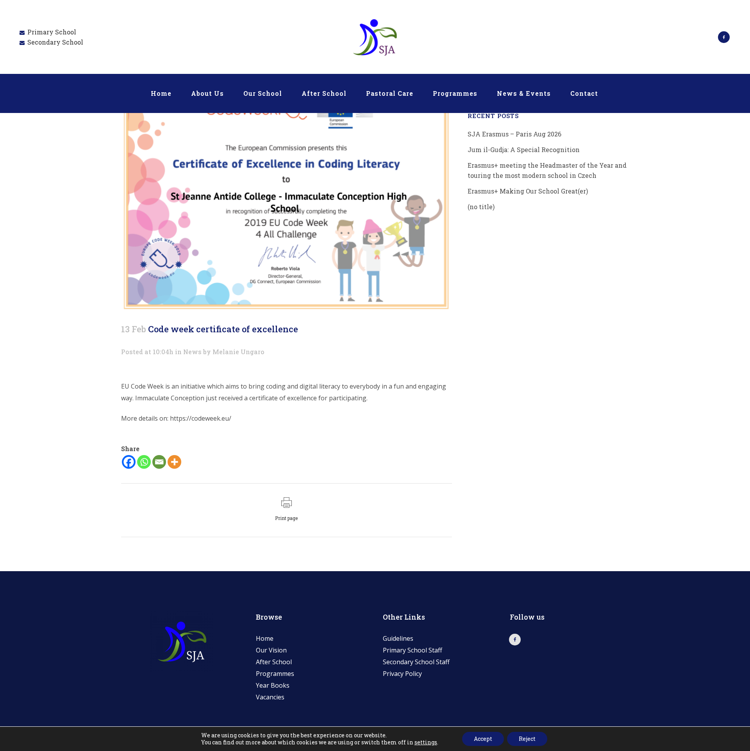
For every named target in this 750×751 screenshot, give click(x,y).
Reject (527, 738)
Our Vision (271, 650)
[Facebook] (129, 462)
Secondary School (55, 42)
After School (274, 662)
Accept (483, 738)
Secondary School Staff (416, 662)
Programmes (275, 673)
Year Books (272, 685)
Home (264, 638)
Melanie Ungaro (238, 352)
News (192, 352)
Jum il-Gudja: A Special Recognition (524, 149)
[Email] (159, 462)
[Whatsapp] (144, 462)
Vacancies (270, 697)
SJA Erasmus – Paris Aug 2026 (514, 134)
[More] (174, 462)
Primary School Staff (412, 650)
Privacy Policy (402, 673)
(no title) (481, 207)
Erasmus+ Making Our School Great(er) (528, 191)
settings (425, 742)
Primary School (51, 32)
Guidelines (398, 638)
